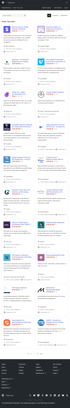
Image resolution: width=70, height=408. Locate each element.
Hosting (4, 370)
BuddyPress (6, 388)
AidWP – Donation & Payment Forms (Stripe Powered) (54, 321)
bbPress (5, 385)
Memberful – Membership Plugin (53, 289)
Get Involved (57, 364)
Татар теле (9, 395)
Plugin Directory (6, 7)
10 (37, 354)
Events (55, 367)
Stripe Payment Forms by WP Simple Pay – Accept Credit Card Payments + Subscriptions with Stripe (21, 158)
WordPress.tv (41, 373)
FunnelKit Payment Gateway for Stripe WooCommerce (22, 126)
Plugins (21, 370)
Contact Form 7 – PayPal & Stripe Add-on (54, 158)
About (3, 364)
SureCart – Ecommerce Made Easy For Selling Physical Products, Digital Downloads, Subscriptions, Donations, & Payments (21, 61)
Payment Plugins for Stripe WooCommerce (54, 28)
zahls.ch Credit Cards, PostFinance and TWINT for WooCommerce (22, 223)
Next (41, 353)
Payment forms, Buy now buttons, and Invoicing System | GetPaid (21, 191)
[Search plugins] (25, 15)
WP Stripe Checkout (19, 288)
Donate (56, 370)
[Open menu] (67, 2)
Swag (55, 373)
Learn (37, 364)
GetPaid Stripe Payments (55, 222)
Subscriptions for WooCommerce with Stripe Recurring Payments (22, 321)
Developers (39, 370)
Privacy (4, 373)
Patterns (21, 373)
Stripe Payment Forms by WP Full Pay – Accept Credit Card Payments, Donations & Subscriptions (56, 126)
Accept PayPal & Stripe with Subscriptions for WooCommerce (54, 191)
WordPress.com (7, 379)
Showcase (22, 364)
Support (38, 367)
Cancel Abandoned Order (55, 255)
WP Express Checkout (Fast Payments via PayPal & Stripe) (21, 256)
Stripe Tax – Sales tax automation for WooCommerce (19, 93)
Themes (21, 367)
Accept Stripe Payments (55, 92)
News (3, 367)
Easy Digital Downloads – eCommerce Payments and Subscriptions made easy (56, 61)
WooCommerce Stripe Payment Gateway (20, 28)
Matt (4, 382)
